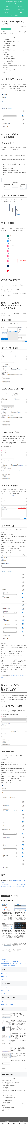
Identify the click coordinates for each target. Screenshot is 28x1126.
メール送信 (15, 895)
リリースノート (5, 976)
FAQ (2, 979)
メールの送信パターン (8, 49)
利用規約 (7, 1121)
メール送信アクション (8, 39)
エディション (4, 973)
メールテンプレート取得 (9, 69)
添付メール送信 (7, 63)
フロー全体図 (6, 47)
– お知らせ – (4, 959)
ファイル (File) (7, 43)
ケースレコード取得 (8, 56)
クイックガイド (5, 987)
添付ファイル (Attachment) (10, 45)
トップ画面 (6, 54)
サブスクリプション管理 (7, 1004)
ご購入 (2, 1002)
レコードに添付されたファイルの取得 (11, 41)
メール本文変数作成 (8, 61)
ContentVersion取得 (8, 60)
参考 (4, 72)
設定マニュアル (5, 990)
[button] (25, 1068)
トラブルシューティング (7, 993)
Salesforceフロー (6, 29)
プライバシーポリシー (20, 1121)
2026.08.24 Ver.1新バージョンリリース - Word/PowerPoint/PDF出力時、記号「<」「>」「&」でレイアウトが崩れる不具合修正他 (13, 963)
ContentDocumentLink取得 (10, 58)
